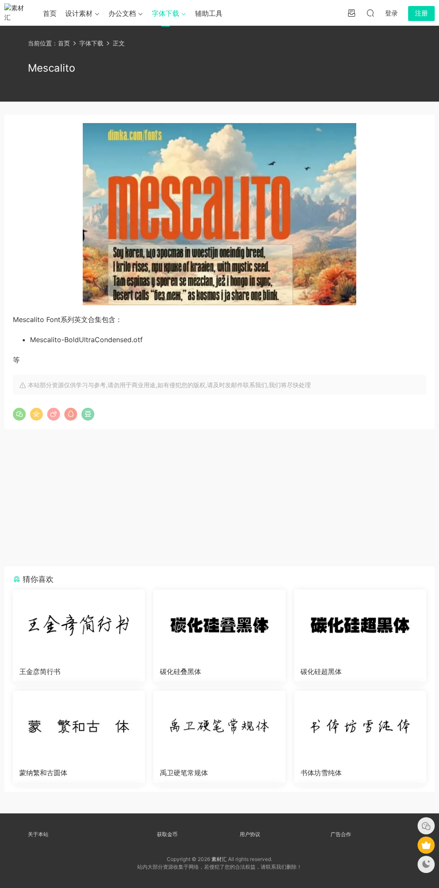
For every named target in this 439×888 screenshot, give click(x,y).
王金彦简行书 (39, 671)
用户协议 (250, 834)
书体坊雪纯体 (321, 772)
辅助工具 (209, 13)
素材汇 (219, 859)
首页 (50, 13)
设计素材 (79, 13)
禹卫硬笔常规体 (184, 772)
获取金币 (167, 834)
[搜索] (370, 13)
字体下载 (165, 13)
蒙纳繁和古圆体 (43, 772)
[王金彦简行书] (79, 625)
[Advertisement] (219, 498)
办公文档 (122, 13)
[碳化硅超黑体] (360, 625)
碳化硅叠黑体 (180, 671)
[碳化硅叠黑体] (219, 625)
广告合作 (341, 834)
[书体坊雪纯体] (360, 726)
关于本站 (38, 834)
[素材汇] (17, 13)
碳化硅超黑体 (321, 671)
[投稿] (351, 13)
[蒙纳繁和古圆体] (79, 726)
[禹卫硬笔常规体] (219, 726)
